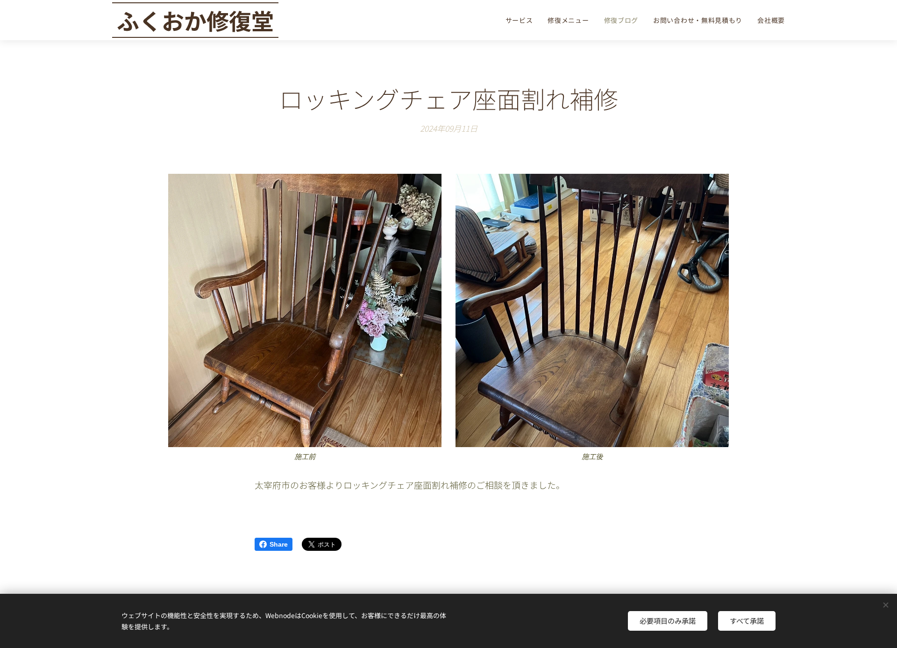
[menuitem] (522, 20)
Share (279, 544)
